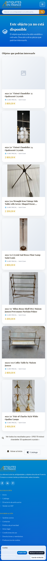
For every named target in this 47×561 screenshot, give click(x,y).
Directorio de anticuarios (11, 502)
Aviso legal (6, 529)
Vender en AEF (7, 506)
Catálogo (34, 452)
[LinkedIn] (7, 483)
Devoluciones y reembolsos (12, 536)
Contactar (6, 521)
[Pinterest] (13, 483)
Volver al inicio (16, 451)
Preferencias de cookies (11, 540)
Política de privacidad (10, 525)
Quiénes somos (8, 518)
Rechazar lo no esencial (36, 552)
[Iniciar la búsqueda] (42, 12)
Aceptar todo (22, 552)
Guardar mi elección (37, 557)
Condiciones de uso (9, 533)
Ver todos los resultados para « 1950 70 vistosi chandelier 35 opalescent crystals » (25, 438)
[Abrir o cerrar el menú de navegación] (42, 4)
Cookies (5, 548)
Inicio (4, 495)
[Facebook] (2, 483)
